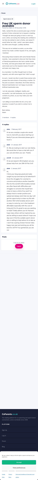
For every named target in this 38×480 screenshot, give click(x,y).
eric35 (9, 158)
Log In (4, 435)
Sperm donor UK (8, 19)
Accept (19, 462)
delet (8, 145)
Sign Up (4, 430)
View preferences (19, 468)
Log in (19, 246)
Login (33, 4)
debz (8, 129)
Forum (4, 441)
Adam (10, 28)
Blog (3, 446)
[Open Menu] (3, 3)
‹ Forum (3, 13)
